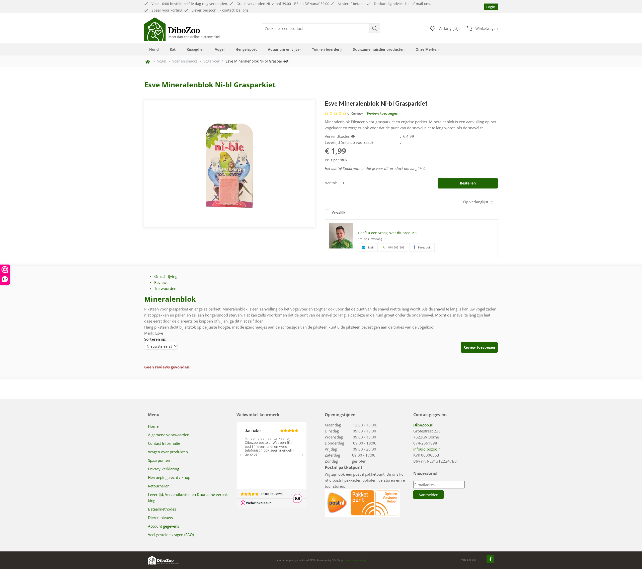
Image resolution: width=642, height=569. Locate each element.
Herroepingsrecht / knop (169, 477)
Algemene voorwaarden (168, 434)
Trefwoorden (165, 288)
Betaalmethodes (162, 509)
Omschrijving (165, 276)
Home (153, 426)
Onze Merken (427, 49)
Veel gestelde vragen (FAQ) (171, 534)
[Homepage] (181, 28)
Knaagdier (195, 49)
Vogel (219, 49)
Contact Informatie (164, 443)
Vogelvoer (211, 61)
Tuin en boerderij (327, 49)
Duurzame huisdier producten (379, 49)
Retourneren (159, 485)
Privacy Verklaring (163, 468)
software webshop (355, 560)
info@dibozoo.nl (427, 449)
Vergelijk (338, 212)
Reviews (161, 282)
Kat (173, 49)
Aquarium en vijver (284, 49)
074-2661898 (425, 443)
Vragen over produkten (168, 451)
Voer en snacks (184, 61)
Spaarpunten (159, 460)
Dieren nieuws (160, 517)
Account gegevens (163, 526)
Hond (154, 49)
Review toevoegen (382, 113)
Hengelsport (246, 49)
